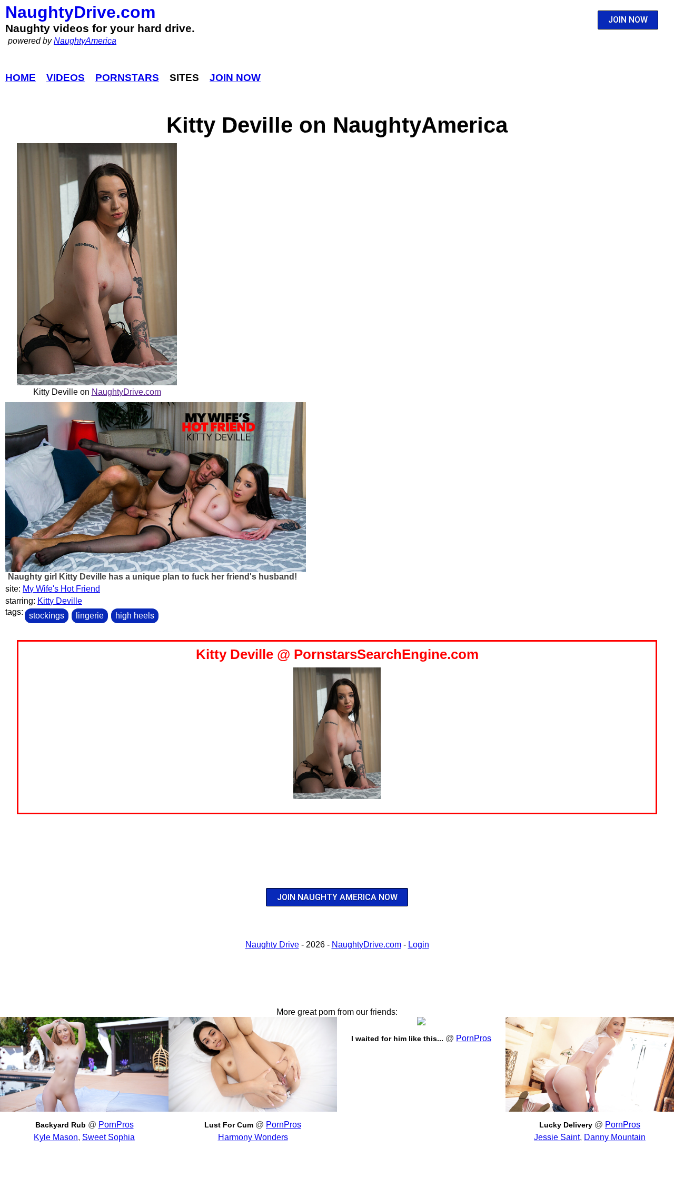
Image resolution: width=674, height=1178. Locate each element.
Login (418, 944)
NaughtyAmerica (85, 40)
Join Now (235, 77)
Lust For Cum (228, 1125)
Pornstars (127, 77)
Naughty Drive (272, 944)
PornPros (116, 1124)
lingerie (90, 615)
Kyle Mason (56, 1137)
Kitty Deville (59, 600)
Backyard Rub (60, 1125)
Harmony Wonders (253, 1137)
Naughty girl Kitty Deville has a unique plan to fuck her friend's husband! (152, 576)
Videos (65, 77)
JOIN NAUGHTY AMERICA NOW (337, 897)
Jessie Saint (557, 1137)
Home (20, 77)
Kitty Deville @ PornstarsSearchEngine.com (337, 654)
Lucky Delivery (565, 1125)
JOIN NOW (628, 20)
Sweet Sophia (108, 1137)
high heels (134, 615)
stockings (46, 615)
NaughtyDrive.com (80, 12)
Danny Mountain (615, 1137)
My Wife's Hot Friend (61, 588)
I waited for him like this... (397, 1038)
